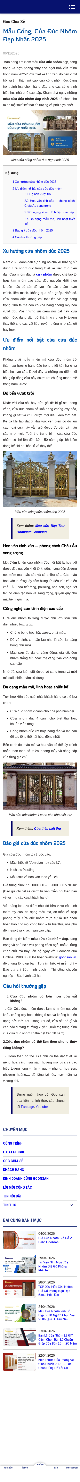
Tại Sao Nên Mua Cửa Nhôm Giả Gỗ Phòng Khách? (53, 1266)
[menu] (73, 7)
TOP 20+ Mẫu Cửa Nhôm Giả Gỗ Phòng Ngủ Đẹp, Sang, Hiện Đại (55, 1291)
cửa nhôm (44, 274)
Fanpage (27, 1107)
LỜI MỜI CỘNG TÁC (17, 1187)
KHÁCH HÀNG (13, 1169)
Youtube (42, 1107)
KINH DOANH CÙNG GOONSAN (26, 1178)
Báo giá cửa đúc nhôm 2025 (33, 230)
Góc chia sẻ (13, 1161)
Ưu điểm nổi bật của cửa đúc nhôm (37, 188)
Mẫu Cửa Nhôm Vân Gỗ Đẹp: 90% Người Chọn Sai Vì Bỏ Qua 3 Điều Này (56, 1315)
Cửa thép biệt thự (47, 828)
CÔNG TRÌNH (13, 1143)
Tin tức (9, 1205)
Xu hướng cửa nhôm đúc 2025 (34, 181)
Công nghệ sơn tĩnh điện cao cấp (49, 212)
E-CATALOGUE (14, 1152)
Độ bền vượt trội (37, 194)
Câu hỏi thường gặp (27, 237)
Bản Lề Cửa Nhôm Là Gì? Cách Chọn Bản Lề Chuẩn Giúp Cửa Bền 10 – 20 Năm (57, 1339)
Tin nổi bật (12, 1196)
